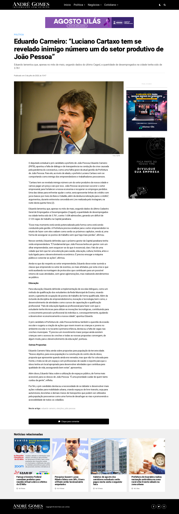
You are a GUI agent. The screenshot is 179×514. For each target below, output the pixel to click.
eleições (60, 408)
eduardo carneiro (48, 408)
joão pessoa (70, 408)
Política (78, 4)
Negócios (93, 4)
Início (67, 4)
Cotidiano (110, 4)
